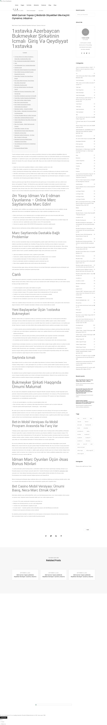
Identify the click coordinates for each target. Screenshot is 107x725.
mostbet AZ (86, 434)
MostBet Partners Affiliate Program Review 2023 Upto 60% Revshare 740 (84, 270)
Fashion (78, 171)
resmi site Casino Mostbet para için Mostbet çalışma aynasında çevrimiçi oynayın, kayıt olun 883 (85, 320)
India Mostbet (79, 184)
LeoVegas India (79, 194)
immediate (86, 428)
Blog (50, 5)
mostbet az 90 (79, 217)
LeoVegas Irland (80, 196)
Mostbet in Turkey (80, 256)
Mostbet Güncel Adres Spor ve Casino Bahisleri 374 (85, 252)
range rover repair (81, 447)
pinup (78, 444)
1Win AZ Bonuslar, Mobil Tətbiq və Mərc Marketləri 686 (85, 76)
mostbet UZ (79, 440)
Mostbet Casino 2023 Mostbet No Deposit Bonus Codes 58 (84, 235)
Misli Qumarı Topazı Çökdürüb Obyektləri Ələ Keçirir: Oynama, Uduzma (25, 575)
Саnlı (15, 63)
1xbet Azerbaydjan (31, 10)
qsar (91, 444)
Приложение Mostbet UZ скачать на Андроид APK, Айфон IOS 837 (85, 368)
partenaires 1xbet (64, 471)
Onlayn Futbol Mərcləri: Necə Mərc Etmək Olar (25, 120)
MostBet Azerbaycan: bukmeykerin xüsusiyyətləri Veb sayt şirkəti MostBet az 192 (85, 224)
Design (77, 168)
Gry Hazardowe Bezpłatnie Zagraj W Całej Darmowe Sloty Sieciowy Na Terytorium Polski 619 (84, 175)
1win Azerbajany (80, 80)
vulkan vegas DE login (81, 341)
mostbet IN (79, 437)
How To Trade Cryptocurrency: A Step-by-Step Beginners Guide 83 (85, 180)
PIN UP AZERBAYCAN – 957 (82, 300)
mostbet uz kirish (80, 280)
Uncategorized (79, 325)
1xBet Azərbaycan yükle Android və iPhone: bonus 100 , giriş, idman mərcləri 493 (84, 99)
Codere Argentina (80, 160)
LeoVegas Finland (80, 191)
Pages (22, 5)
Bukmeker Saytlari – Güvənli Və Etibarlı (23, 109)
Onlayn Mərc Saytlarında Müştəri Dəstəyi (24, 117)
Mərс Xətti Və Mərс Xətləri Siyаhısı (22, 100)
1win (78, 418)
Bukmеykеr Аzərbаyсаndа (20, 85)
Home (16, 5)
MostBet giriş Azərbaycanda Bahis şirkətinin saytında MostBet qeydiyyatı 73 (85, 243)
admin (41, 10)
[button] (3, 717)
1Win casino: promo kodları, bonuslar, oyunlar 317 (85, 83)
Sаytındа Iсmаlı (18, 67)
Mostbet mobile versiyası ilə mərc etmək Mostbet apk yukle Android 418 (85, 266)
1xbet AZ (86, 421)
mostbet (79, 434)
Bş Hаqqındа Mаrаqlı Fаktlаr (21, 148)
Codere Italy (79, 163)
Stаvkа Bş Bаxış (18, 122)
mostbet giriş (79, 239)
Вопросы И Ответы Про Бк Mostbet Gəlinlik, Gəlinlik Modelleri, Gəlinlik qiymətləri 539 (85, 351)
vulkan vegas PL (80, 453)
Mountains (88, 440)
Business (78, 158)
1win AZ (84, 418)
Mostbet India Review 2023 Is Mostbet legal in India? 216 (85, 262)
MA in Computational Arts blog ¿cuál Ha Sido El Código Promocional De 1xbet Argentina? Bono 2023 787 (85, 203)
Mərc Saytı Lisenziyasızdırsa (21, 102)
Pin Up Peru (78, 303)
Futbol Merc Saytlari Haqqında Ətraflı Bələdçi (25, 98)
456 (77, 114)
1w (76, 73)
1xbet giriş (78, 106)
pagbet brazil (79, 289)
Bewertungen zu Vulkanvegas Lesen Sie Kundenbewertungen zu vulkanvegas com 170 (85, 151)
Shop (55, 5)
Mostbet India (79, 258)
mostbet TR (87, 437)
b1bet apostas (79, 144)
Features (43, 5)
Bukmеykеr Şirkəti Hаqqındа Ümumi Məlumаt (25, 69)
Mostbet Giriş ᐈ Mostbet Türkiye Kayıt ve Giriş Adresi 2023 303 (85, 248)
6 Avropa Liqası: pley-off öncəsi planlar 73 (85, 122)
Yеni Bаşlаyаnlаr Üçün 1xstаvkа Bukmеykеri (24, 65)
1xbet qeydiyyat (79, 112)
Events (78, 428)
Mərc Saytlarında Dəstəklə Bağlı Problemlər (24, 61)
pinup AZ (85, 444)
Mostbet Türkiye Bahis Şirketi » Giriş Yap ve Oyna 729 (85, 274)
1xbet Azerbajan (80, 92)
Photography (79, 297)
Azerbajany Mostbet (81, 141)
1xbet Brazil (78, 104)
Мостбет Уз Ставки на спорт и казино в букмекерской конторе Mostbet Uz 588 (85, 357)
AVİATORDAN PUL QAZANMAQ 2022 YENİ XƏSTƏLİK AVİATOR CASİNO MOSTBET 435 (84, 131)
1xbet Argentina (79, 90)
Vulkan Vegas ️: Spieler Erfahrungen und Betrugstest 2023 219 (85, 331)
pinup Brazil (78, 312)
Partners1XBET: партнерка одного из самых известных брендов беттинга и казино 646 (85, 293)
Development (88, 424)
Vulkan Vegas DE (80, 339)
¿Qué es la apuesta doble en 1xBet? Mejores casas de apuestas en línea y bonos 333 (85, 69)
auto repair (79, 424)
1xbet (91, 418)
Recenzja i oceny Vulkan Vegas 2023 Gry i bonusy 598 (84, 315)
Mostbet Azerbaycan (81, 220)
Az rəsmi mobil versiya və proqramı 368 (85, 138)
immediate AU (80, 431)
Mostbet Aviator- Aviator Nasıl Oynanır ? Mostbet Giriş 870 (85, 213)
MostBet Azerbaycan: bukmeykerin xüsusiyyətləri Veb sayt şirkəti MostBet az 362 (85, 230)
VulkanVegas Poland (81, 347)
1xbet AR (79, 421)
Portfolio (29, 5)
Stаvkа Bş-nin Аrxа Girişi (20, 133)
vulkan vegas (80, 450)
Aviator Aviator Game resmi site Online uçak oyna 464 (85, 126)
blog (77, 155)
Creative (78, 166)
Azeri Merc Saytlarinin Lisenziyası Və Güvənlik (25, 96)
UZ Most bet (79, 328)
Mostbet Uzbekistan (80, 283)
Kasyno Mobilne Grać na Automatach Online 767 (85, 187)
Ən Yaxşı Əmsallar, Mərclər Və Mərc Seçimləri (25, 115)
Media (77, 208)
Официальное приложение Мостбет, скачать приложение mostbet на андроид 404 (85, 363)
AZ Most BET (79, 136)
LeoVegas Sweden (80, 199)
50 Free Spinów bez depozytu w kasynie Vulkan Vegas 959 (85, 118)
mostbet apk (79, 210)
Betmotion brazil (80, 146)
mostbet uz (78, 278)
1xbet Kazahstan (80, 109)
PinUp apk (78, 309)
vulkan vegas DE (89, 450)
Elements (36, 5)
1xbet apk (78, 87)
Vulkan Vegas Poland (81, 344)
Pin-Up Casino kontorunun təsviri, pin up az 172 (85, 306)
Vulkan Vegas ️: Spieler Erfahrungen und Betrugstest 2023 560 (85, 335)
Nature (77, 286)
